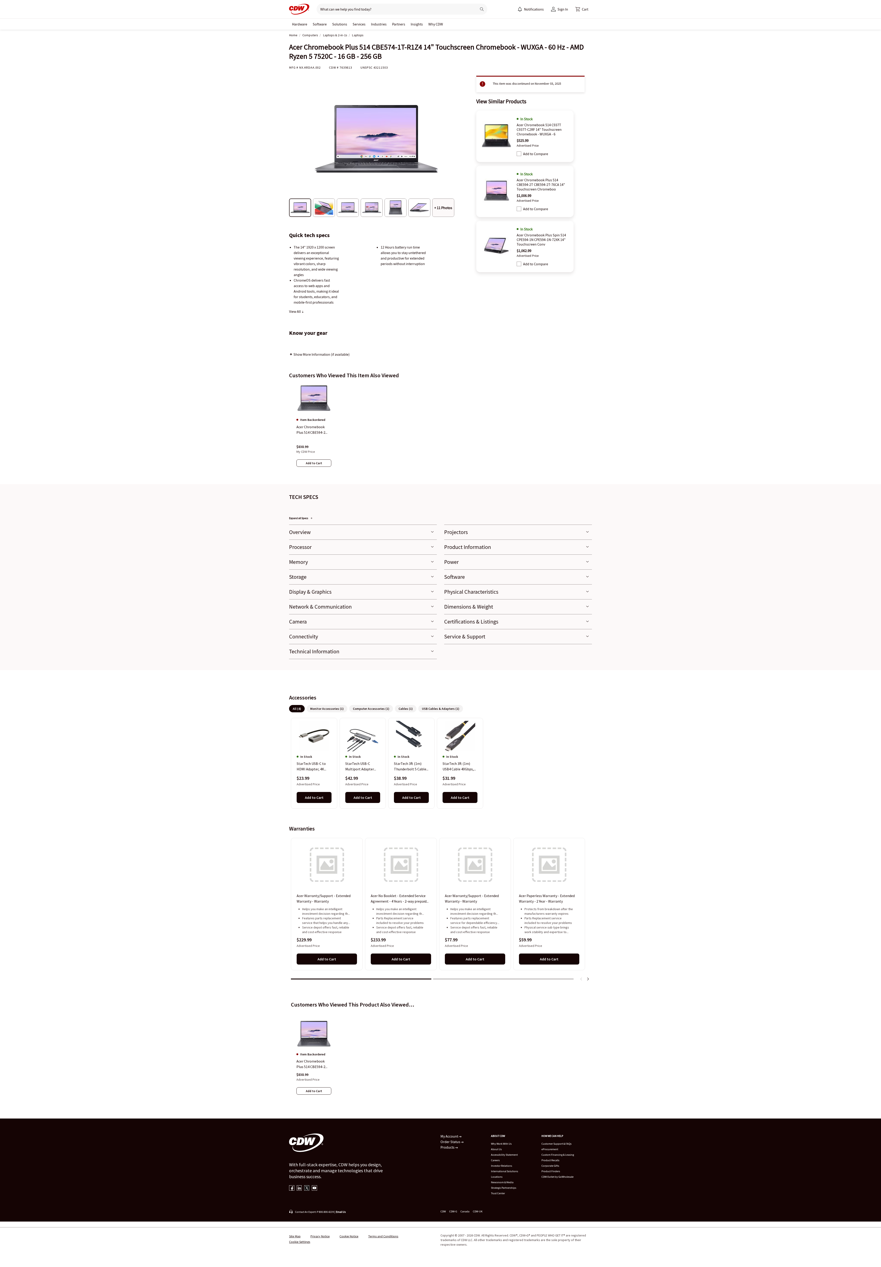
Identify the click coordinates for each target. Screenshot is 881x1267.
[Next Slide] (587, 979)
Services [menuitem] (359, 24)
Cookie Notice (349, 1236)
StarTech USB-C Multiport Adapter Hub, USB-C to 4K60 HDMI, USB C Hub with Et (362, 766)
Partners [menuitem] (398, 24)
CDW (443, 1211)
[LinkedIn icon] (299, 1188)
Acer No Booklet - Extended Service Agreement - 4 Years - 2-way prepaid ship (399, 898)
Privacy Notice (320, 1236)
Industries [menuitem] (379, 24)
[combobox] (395, 9)
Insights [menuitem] (417, 24)
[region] (440, 429)
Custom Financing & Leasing (557, 1154)
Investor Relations (501, 1165)
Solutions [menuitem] (339, 24)
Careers (495, 1160)
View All (295, 311)
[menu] (530, 9)
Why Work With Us (501, 1143)
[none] (299, 24)
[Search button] (481, 9)
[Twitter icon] (306, 1188)
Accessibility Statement (504, 1154)
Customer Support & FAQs (556, 1143)
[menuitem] (520, 9)
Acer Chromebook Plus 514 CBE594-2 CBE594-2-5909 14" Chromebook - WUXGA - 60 (313, 1064)
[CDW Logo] (299, 9)
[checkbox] (519, 153)
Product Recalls (550, 1160)
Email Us (341, 1212)
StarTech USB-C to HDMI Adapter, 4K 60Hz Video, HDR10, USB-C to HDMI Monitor (312, 766)
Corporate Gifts (550, 1165)
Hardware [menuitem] (299, 24)
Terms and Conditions (383, 1236)
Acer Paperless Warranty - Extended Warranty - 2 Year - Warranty (547, 898)
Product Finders (550, 1171)
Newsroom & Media (502, 1182)
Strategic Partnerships (503, 1187)
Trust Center (498, 1193)
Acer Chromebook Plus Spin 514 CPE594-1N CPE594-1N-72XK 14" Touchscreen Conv (541, 239)
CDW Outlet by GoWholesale (557, 1176)
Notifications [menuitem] (534, 9)
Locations (496, 1176)
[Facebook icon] (291, 1188)
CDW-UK (477, 1211)
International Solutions (504, 1171)
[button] (582, 9)
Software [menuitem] (320, 24)
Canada (464, 1211)
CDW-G (453, 1211)
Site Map (295, 1236)
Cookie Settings (299, 1242)
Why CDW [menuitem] (435, 24)
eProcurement (549, 1149)
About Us (496, 1149)
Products (447, 1147)
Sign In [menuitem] (563, 9)
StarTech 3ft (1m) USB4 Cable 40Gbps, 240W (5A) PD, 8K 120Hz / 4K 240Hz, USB (458, 766)
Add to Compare (535, 153)
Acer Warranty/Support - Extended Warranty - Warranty (324, 898)
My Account (449, 1136)
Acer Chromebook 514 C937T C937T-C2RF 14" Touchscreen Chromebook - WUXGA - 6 (539, 129)
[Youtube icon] (314, 1188)
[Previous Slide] (581, 979)
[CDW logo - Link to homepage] (299, 9)
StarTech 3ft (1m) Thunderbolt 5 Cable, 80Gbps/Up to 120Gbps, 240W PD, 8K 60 (411, 766)
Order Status (450, 1141)
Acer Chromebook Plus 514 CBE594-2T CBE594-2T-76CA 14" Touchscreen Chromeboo (541, 184)
